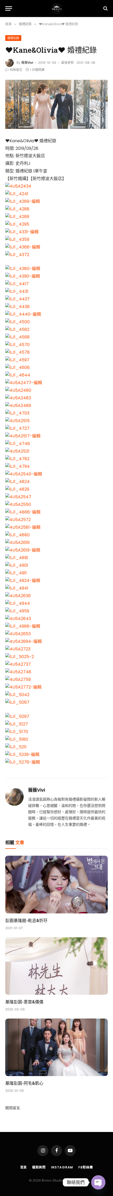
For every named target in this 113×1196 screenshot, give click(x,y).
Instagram (62, 1167)
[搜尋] (105, 8)
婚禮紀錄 (13, 38)
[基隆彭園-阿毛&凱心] (56, 1047)
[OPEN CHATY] (98, 1182)
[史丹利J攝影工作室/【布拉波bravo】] (56, 8)
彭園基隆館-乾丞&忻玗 (26, 920)
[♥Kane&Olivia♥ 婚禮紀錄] (56, 104)
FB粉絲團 (85, 1167)
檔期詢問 (38, 1167)
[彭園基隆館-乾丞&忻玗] (56, 884)
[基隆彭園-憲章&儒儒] (56, 966)
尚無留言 (16, 69)
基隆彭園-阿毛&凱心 (24, 1083)
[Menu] (8, 8)
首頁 (23, 1167)
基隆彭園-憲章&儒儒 (24, 1001)
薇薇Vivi (27, 62)
